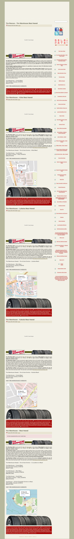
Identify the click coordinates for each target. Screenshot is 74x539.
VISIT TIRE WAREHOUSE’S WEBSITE (16, 86)
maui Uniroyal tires (9, 202)
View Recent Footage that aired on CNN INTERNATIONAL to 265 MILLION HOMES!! (61, 233)
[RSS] (6, 537)
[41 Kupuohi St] (22, 283)
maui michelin (8, 201)
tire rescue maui (12, 92)
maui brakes (34, 90)
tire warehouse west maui (14, 315)
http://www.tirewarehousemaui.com (40, 147)
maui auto (25, 199)
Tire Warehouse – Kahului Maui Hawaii (20, 320)
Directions (20, 168)
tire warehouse (17, 92)
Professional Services (32, 527)
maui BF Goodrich (13, 200)
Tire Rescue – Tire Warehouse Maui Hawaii (22, 23)
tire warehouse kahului (33, 92)
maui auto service (28, 90)
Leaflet (27, 185)
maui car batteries (39, 90)
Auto (12, 89)
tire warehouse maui (12, 93)
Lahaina (28, 309)
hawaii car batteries (44, 198)
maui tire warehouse (42, 91)
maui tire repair (35, 91)
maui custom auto (40, 200)
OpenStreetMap (35, 185)
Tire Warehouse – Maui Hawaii (17, 431)
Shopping (37, 527)
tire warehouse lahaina (16, 203)
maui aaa (15, 199)
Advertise (30, 536)
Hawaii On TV (21, 536)
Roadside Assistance (30, 89)
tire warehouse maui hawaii (33, 203)
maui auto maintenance (14, 90)
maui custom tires (47, 200)
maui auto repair (21, 90)
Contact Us (34, 536)
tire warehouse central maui (28, 202)
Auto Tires (19, 89)
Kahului (23, 89)
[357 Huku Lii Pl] (22, 172)
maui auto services (14, 311)
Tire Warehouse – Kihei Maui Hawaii (19, 97)
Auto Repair (15, 89)
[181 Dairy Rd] (22, 398)
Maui (25, 89)
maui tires (48, 91)
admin (19, 25)
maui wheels (15, 202)
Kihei (22, 198)
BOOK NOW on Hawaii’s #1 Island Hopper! (61, 198)
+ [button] (35, 180)
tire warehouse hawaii (24, 92)
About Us (26, 536)
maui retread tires (20, 91)
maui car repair (45, 90)
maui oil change (13, 91)
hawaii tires (11, 199)
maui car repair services (32, 200)
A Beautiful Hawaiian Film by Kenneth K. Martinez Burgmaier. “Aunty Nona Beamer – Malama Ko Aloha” (61, 252)
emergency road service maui (44, 89)
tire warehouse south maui (42, 203)
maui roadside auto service (28, 91)
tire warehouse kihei (40, 92)
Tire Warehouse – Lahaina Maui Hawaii (20, 208)
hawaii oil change (13, 310)
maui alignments (20, 199)
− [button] (35, 183)
